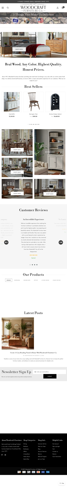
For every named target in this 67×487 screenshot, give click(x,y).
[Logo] (33, 7)
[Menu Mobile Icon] (3, 8)
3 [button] (35, 56)
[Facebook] (2, 454)
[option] (33, 45)
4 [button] (33, 124)
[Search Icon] (8, 8)
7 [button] (38, 124)
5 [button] (35, 124)
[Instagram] (5, 454)
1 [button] (31, 56)
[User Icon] (58, 8)
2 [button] (33, 56)
